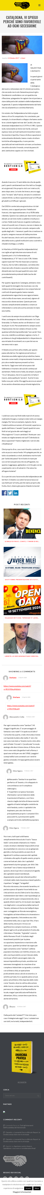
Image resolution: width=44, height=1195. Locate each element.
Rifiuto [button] (37, 1188)
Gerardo (9, 1132)
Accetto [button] (28, 1188)
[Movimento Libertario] (22, 5)
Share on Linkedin (15, 493)
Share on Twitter (10, 493)
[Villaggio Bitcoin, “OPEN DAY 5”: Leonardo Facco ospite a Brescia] (22, 600)
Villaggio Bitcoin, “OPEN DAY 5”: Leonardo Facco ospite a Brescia (23, 618)
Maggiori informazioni (22, 1192)
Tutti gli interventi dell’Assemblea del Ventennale (18, 1126)
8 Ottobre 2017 (13, 58)
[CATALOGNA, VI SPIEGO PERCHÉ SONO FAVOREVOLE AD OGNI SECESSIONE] (22, 45)
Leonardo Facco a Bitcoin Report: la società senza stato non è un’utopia (21, 1133)
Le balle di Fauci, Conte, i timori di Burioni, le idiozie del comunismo (23, 541)
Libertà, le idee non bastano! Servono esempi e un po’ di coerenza (23, 656)
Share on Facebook (4, 493)
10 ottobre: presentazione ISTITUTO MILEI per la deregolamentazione (23, 579)
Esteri (23, 58)
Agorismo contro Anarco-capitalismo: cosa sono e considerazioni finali (19, 1147)
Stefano (12, 677)
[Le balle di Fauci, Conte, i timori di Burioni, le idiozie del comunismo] (22, 524)
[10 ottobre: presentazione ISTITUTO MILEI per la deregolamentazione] (22, 562)
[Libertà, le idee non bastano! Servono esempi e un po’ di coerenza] (22, 638)
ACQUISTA (22, 1082)
